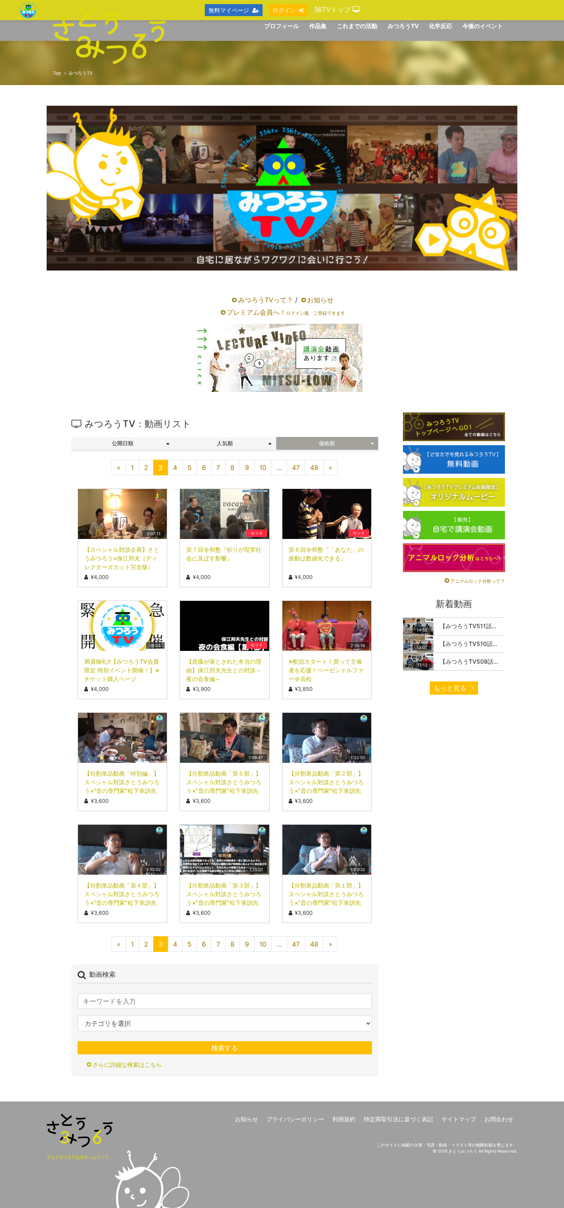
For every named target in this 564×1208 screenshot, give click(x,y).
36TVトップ (333, 9)
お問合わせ (498, 1119)
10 (262, 467)
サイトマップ (458, 1119)
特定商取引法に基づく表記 (398, 1119)
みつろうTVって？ (265, 300)
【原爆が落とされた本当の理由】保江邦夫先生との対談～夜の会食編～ (223, 670)
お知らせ (320, 300)
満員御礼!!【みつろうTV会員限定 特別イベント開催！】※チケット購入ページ (121, 670)
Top (57, 73)
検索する (224, 1048)
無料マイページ (229, 10)
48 (314, 467)
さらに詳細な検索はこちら (127, 1064)
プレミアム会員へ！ (286, 312)
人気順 (225, 443)
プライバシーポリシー (295, 1119)
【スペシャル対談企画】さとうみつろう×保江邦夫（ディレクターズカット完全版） (121, 558)
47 (296, 467)
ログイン (284, 10)
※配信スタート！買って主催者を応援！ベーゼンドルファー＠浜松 (326, 670)
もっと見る (451, 688)
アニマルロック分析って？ (477, 581)
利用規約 (343, 1119)
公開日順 (122, 443)
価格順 (327, 443)
